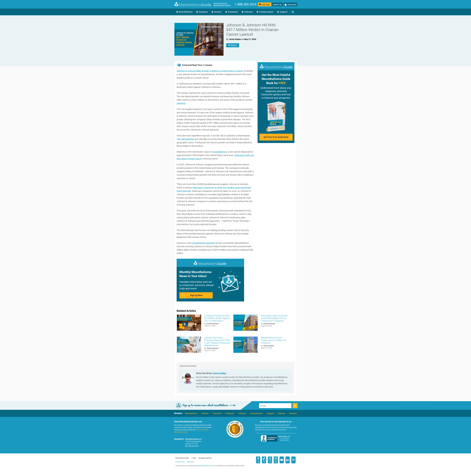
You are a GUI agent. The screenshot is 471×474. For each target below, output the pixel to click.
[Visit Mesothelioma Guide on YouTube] (282, 459)
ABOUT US (277, 5)
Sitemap (281, 413)
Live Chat (266, 5)
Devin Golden (219, 373)
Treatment (233, 12)
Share (234, 45)
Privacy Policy (180, 462)
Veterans (248, 12)
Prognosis (229, 413)
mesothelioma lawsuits (203, 243)
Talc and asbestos (185, 139)
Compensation (266, 12)
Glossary (293, 413)
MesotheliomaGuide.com (203, 4)
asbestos (181, 103)
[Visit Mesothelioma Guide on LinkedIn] (287, 459)
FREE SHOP (291, 5)
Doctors (218, 12)
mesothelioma (219, 151)
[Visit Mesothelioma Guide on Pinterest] (293, 459)
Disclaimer (190, 462)
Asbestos (203, 12)
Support (283, 12)
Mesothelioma (185, 12)
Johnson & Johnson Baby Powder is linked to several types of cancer (210, 71)
